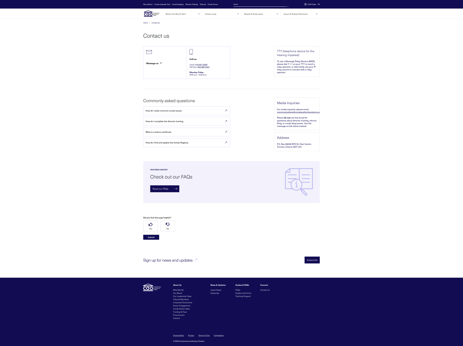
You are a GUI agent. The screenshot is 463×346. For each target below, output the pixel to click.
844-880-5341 (204, 66)
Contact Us (156, 23)
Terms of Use (204, 335)
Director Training (192, 4)
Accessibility (178, 335)
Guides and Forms (243, 293)
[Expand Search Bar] (286, 4)
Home (145, 23)
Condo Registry (178, 4)
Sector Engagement (181, 305)
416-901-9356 (201, 64)
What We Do (178, 290)
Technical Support (243, 296)
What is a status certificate (158, 132)
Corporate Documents (182, 302)
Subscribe (312, 260)
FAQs (237, 290)
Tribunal (203, 4)
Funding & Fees (180, 312)
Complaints (219, 335)
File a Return (148, 4)
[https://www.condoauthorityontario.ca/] (153, 14)
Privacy (191, 335)
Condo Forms (213, 4)
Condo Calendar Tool (162, 4)
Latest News (216, 290)
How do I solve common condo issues (164, 110)
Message (152, 63)
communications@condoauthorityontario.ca (298, 112)
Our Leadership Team (182, 296)
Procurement (178, 315)
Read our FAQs (160, 188)
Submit (151, 237)
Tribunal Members (181, 299)
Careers (176, 318)
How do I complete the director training (164, 121)
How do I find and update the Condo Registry (167, 142)
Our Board (177, 293)
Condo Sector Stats (181, 308)
